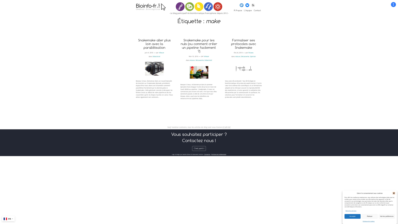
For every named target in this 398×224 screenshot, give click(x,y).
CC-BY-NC (226, 127)
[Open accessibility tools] (393, 4)
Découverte (200, 60)
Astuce (192, 60)
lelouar (161, 53)
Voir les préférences (387, 216)
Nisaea (250, 53)
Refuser (369, 216)
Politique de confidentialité (218, 154)
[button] (394, 193)
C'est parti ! (199, 148)
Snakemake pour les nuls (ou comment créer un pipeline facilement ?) (199, 45)
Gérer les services (351, 211)
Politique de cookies (369, 221)
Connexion (207, 154)
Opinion (253, 56)
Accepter (352, 216)
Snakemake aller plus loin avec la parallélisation (154, 44)
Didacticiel (156, 56)
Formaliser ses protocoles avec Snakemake (243, 44)
